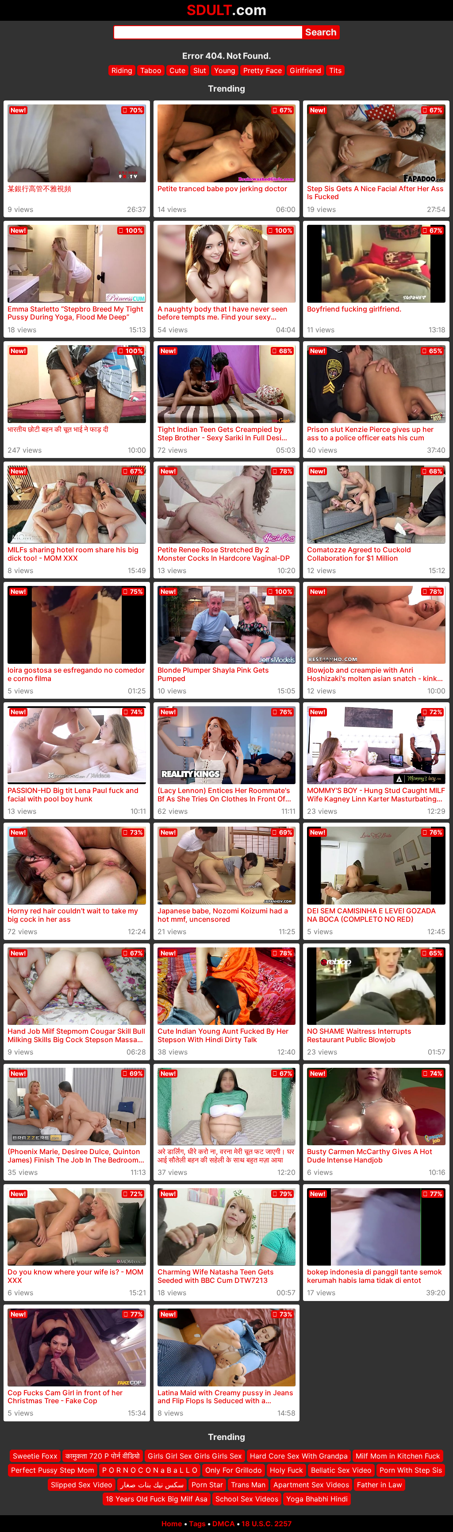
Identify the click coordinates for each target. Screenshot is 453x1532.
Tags (197, 1524)
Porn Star (207, 1484)
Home (171, 1524)
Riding (121, 70)
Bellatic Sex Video (341, 1470)
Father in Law (379, 1484)
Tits (335, 70)
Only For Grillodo (233, 1470)
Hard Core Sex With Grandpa (299, 1455)
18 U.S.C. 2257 (267, 1524)
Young (224, 70)
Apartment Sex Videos (311, 1484)
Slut (199, 70)
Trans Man (248, 1484)
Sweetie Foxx (35, 1455)
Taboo (150, 70)
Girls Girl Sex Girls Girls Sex (195, 1455)
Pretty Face (262, 70)
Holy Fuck (286, 1470)
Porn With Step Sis (411, 1470)
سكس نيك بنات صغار (152, 1484)
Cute (177, 70)
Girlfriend (305, 70)
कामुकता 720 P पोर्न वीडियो (102, 1455)
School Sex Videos (246, 1498)
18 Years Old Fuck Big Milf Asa (156, 1498)
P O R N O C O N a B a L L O (149, 1470)
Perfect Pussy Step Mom (52, 1470)
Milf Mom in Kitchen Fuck (398, 1455)
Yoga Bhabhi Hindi (317, 1498)
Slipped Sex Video (81, 1484)
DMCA (223, 1524)
